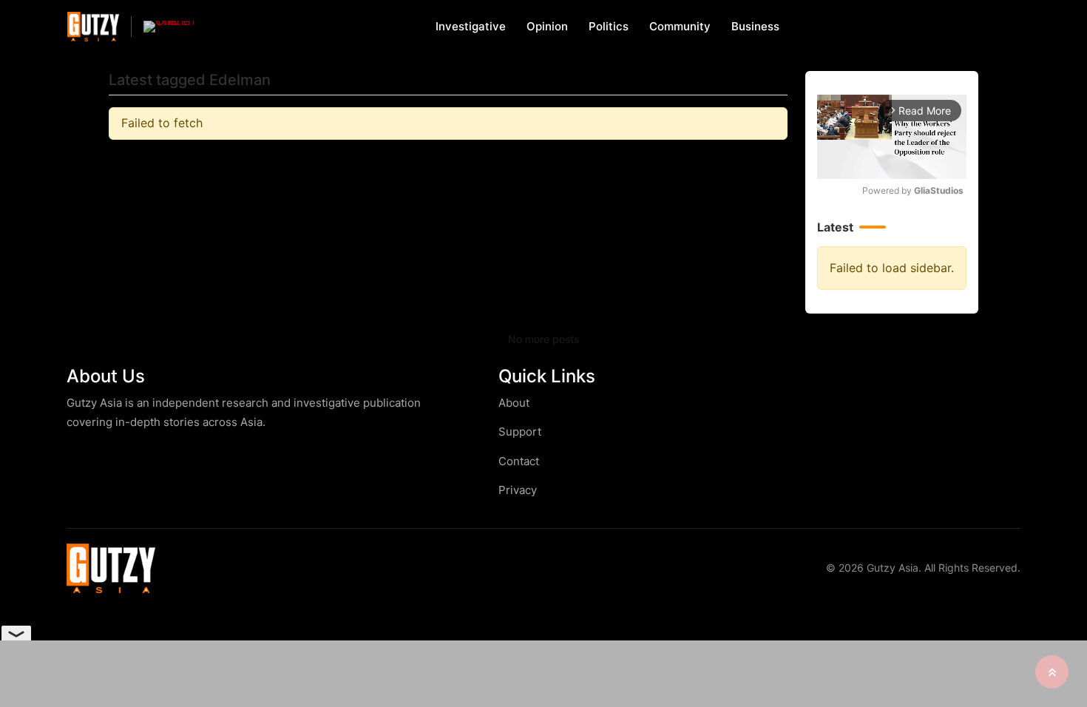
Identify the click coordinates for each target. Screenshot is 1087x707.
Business (755, 26)
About (513, 403)
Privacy (517, 490)
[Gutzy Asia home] (111, 568)
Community (680, 26)
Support (519, 431)
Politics (609, 26)
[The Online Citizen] (169, 27)
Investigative (471, 26)
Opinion (547, 26)
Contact (518, 461)
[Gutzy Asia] (93, 26)
